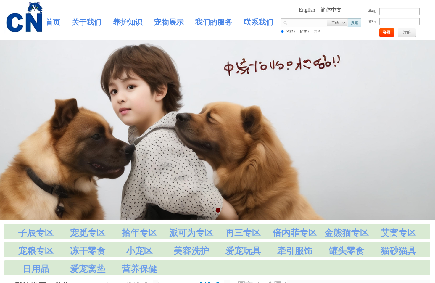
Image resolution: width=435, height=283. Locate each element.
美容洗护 (191, 250)
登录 (387, 32)
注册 (407, 32)
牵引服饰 (295, 250)
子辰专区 (36, 232)
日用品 (36, 269)
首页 (53, 22)
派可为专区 (191, 232)
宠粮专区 (36, 250)
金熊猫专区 (347, 232)
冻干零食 (88, 250)
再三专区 (243, 232)
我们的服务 (213, 22)
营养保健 (139, 269)
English (307, 10)
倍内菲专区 (295, 232)
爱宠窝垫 (88, 269)
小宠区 (139, 250)
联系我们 (258, 22)
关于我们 (87, 22)
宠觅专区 (88, 232)
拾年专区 (139, 232)
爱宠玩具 (243, 250)
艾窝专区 (398, 232)
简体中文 (331, 10)
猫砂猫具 (398, 250)
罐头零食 (347, 250)
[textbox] (307, 22)
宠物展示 (169, 22)
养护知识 (128, 22)
